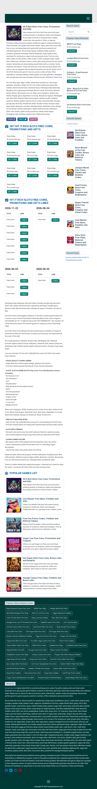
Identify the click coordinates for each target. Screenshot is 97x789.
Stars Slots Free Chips (59, 618)
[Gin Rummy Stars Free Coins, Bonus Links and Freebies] (70, 135)
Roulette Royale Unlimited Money (49, 678)
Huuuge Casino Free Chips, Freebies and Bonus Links (42, 579)
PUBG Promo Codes (39, 645)
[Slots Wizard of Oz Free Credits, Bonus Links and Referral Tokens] (70, 154)
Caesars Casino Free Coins (41, 655)
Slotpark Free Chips (56, 645)
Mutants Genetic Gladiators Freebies (19, 636)
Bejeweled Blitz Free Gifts (16, 650)
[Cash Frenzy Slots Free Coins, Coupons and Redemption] (70, 190)
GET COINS (12, 143)
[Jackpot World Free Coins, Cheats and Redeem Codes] (70, 172)
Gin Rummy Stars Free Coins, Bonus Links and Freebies (81, 135)
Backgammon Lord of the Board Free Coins (22, 622)
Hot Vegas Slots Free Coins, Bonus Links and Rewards (42, 559)
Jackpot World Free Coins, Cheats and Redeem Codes (82, 172)
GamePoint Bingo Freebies (16, 668)
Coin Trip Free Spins (70, 622)
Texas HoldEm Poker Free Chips (18, 645)
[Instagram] (15, 771)
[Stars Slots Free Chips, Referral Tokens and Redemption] (70, 240)
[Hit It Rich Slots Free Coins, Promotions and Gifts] (13, 485)
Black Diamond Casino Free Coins (18, 608)
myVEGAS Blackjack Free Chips (17, 613)
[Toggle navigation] (87, 18)
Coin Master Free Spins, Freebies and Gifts (40, 500)
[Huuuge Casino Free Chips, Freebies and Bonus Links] (13, 584)
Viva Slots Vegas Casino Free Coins (43, 641)
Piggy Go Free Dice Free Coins (46, 636)
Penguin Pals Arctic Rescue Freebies (67, 655)
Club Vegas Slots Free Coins (36, 632)
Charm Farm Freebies (66, 641)
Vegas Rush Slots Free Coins (17, 641)
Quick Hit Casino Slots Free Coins (62, 659)
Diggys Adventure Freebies (62, 613)
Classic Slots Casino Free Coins (64, 668)
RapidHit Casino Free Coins (50, 622)
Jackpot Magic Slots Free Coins (76, 678)
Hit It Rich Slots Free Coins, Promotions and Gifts (41, 480)
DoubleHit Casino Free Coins (76, 645)
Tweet (21, 119)
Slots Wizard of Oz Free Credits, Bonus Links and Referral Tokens (82, 153)
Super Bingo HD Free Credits (16, 659)
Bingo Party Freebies (14, 673)
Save (32, 119)
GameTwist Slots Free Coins (43, 627)
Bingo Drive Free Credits (38, 659)
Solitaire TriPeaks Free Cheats (39, 668)
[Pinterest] (20, 771)
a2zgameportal (10, 688)
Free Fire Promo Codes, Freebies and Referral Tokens (40, 519)
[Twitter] (10, 771)
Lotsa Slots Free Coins (14, 632)
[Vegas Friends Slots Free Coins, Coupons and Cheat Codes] (70, 207)
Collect (24, 220)
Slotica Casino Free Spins (59, 650)
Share (11, 119)
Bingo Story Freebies (51, 673)
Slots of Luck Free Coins (40, 613)
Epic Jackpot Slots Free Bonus (17, 664)
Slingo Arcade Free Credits (66, 627)
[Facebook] (6, 771)
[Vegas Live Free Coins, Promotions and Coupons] (13, 544)
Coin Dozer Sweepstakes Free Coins (44, 664)
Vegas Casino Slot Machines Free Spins (20, 678)
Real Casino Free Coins (33, 673)
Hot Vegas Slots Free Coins (58, 632)
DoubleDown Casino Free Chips (17, 655)
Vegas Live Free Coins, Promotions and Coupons (41, 539)
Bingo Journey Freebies (40, 618)
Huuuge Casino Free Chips (37, 650)
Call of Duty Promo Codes (71, 673)
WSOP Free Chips (40, 608)
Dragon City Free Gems (68, 636)
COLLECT (72, 51)
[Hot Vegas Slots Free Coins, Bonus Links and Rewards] (13, 564)
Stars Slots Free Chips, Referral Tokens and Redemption (81, 240)
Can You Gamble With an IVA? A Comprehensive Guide (77, 258)
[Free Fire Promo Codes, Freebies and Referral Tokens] (13, 525)
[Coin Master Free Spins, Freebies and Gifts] (13, 505)
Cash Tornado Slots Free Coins (17, 618)
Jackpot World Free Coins (58, 608)
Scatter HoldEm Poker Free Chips (71, 664)
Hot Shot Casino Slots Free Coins (18, 627)
